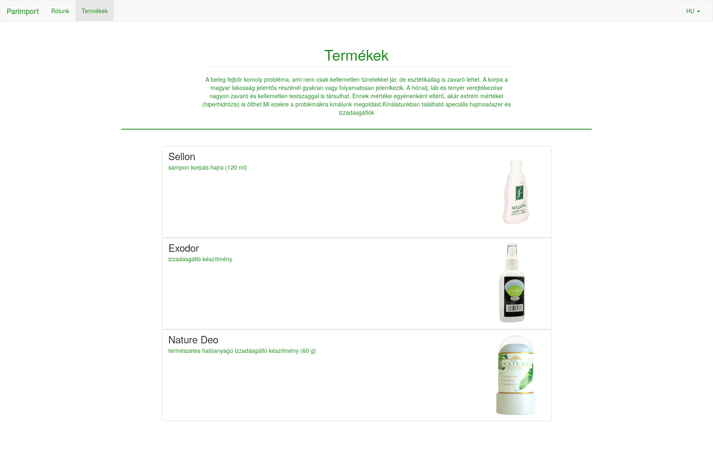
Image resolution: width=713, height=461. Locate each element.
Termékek (95, 11)
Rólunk (60, 11)
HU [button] (691, 11)
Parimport (23, 10)
